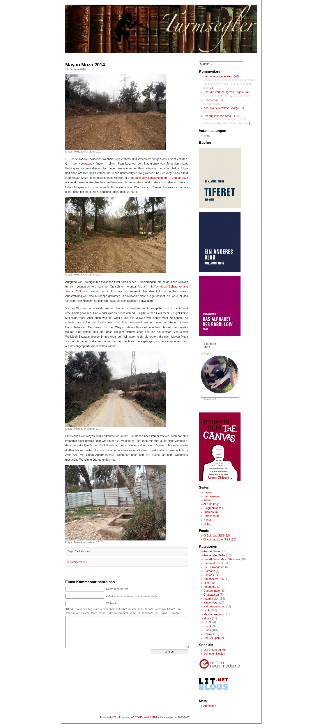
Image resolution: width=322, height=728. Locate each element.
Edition (207, 575)
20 (236, 76)
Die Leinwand (82, 551)
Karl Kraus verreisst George (221, 108)
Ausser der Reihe (214, 555)
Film (206, 582)
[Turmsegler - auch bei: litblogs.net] (213, 694)
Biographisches (213, 508)
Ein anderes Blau (214, 579)
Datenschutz (211, 515)
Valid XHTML (150, 717)
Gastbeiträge (211, 590)
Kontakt (208, 519)
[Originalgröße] (115, 148)
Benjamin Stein (212, 79)
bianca (242, 123)
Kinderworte (210, 602)
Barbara (207, 119)
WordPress (119, 717)
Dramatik (209, 571)
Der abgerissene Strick (217, 116)
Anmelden (209, 705)
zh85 (206, 87)
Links (206, 523)
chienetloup (210, 123)
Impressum (210, 512)
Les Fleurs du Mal (214, 649)
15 (236, 116)
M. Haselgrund (211, 103)
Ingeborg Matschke (233, 79)
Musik (207, 618)
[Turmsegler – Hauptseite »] (161, 52)
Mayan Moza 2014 (85, 64)
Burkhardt (239, 119)
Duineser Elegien (214, 653)
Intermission (211, 598)
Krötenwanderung (214, 606)
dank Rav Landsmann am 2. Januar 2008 (161, 177)
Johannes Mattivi (213, 111)
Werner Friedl (219, 83)
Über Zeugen (211, 638)
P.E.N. (207, 622)
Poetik (207, 626)
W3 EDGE (136, 717)
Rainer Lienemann (239, 83)
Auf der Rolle (211, 551)
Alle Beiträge (211, 504)
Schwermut (210, 100)
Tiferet (207, 500)
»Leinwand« (86, 163)
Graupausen (211, 594)
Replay (207, 492)
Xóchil (247, 95)
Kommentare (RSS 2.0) (221, 539)
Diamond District (214, 563)
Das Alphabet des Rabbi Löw (221, 559)
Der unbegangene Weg (217, 76)
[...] (211, 87)
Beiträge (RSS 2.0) (218, 535)
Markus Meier (211, 95)
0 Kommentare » (77, 562)
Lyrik (206, 610)
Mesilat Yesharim (214, 614)
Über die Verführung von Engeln (223, 92)
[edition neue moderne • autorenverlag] (220, 668)
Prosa (207, 630)
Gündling (225, 95)
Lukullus (237, 95)
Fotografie (209, 586)
